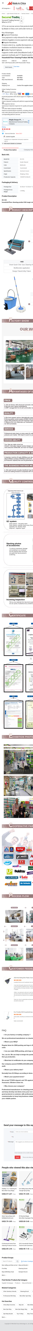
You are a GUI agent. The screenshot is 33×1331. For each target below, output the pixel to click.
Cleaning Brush (24, 1291)
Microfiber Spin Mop (25, 1296)
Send (17, 1157)
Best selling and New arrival (9, 1265)
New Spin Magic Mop (21, 1309)
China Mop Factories (9, 1305)
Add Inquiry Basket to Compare (13, 143)
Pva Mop (4, 1268)
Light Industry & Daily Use (13, 13)
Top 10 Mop (20, 1314)
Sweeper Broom (23, 1272)
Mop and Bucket (23, 1265)
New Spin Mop (7, 1309)
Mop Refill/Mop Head (8, 1272)
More (3, 1317)
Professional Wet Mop (9, 1296)
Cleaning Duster (23, 1268)
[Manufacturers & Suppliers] (16, 3)
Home (3, 13)
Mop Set (21, 1305)
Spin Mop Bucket (8, 1314)
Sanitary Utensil (25, 13)
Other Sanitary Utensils (9, 1291)
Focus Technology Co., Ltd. (23, 1323)
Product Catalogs (28, 1261)
